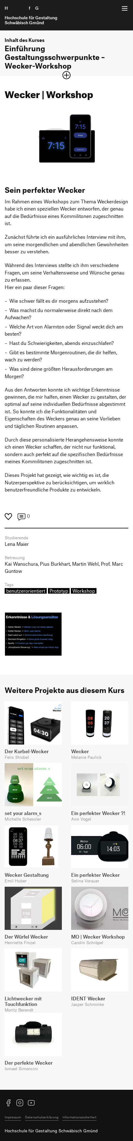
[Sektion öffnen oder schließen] (66, 75)
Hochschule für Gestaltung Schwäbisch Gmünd (51, 1130)
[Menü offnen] (124, 8)
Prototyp (58, 591)
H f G (31, 15)
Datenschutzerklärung (41, 1117)
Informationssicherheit (79, 1117)
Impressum (13, 1117)
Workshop (83, 591)
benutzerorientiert (25, 591)
